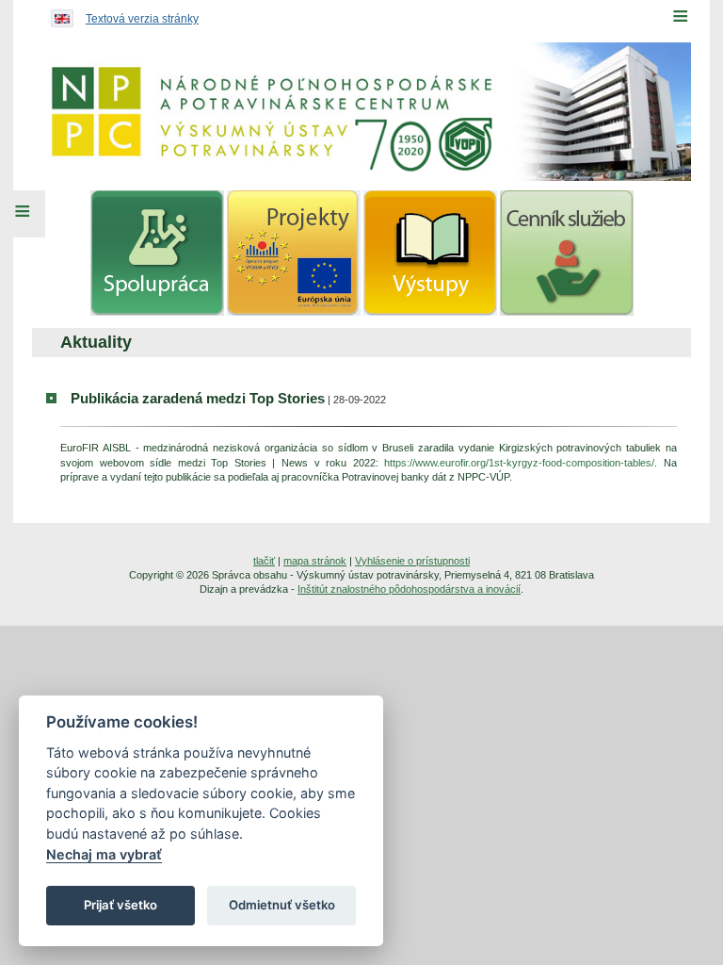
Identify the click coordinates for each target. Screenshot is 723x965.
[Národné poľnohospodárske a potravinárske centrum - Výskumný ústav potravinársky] (361, 111)
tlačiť (264, 560)
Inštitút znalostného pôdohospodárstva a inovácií (409, 589)
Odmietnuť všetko (282, 904)
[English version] (57, 14)
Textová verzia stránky (142, 18)
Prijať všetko (120, 904)
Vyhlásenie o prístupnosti (412, 560)
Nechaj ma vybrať (104, 854)
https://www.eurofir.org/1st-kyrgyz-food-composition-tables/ (519, 462)
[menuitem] (157, 253)
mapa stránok (314, 560)
